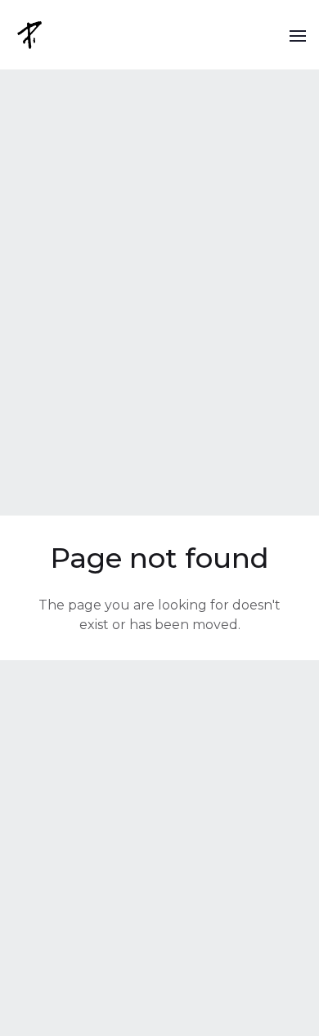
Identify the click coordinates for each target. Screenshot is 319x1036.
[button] (298, 35)
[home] (31, 34)
